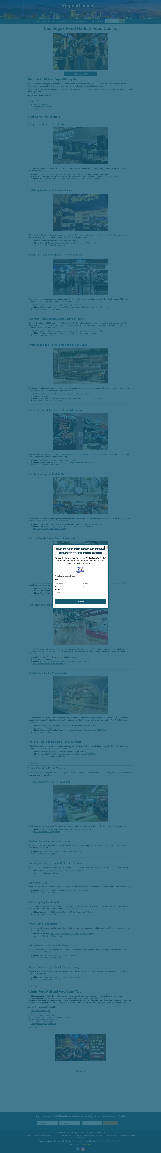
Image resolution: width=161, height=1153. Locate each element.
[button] (106, 547)
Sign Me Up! (81, 601)
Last (82, 586)
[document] (80, 576)
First (56, 586)
